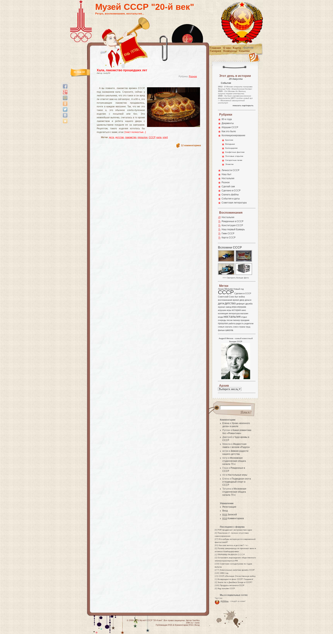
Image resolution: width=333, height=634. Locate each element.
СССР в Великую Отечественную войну (237, 576)
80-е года (227, 119)
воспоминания (225, 300)
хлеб (165, 137)
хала (158, 137)
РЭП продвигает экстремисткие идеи (235, 530)
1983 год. (224, 573)
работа (232, 323)
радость (240, 323)
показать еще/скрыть (243, 105)
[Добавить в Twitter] (65, 109)
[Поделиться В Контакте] (65, 115)
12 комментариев (191, 145)
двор (242, 300)
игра (234, 307)
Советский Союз (226, 297)
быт (236, 297)
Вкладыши (230, 144)
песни (229, 320)
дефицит (240, 303)
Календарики (231, 148)
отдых (244, 317)
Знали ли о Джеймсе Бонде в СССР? (235, 582)
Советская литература (234, 202)
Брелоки (229, 140)
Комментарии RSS (184, 625)
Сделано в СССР (231, 190)
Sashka (195, 620)
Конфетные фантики (235, 152)
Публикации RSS (164, 625)
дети (111, 137)
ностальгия (232, 316)
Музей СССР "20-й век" (144, 7)
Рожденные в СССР (232, 221)
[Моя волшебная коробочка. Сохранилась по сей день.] (243, 261)
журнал (221, 307)
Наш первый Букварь (233, 229)
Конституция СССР (232, 225)
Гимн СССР (228, 233)
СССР (152, 137)
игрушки (222, 310)
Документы (228, 123)
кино (243, 310)
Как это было (229, 131)
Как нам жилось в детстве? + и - (234, 545)
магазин (244, 313)
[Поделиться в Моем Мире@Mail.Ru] (65, 98)
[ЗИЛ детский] (226, 261)
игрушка (241, 307)
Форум (248, 47)
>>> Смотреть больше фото (236, 278)
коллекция (223, 313)
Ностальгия (228, 178)
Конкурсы (230, 50)
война (242, 297)
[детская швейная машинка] (226, 275)
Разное (193, 76)
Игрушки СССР (230, 127)
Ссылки (244, 50)
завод (228, 307)
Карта (237, 47)
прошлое (143, 137)
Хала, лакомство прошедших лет (122, 70)
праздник (244, 320)
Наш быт (226, 174)
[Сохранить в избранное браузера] (65, 121)
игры (229, 310)
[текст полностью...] (135, 132)
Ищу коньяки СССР (226, 588)
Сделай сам (228, 186)
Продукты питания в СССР (232, 585)
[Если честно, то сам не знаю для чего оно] (243, 275)
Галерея (215, 50)
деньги (248, 300)
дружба (248, 303)
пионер (236, 320)
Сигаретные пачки (233, 160)
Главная (215, 47)
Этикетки (229, 164)
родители (248, 323)
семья (221, 327)
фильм (221, 330)
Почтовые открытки (234, 156)
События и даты (231, 198)
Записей (229, 514)
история (236, 310)
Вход (225, 510)
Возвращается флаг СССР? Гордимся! (235, 579)
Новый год (238, 289)
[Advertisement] (144, 83)
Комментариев (233, 518)
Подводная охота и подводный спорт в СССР (236, 481)
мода (220, 317)
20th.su (189, 622)
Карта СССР (228, 237)
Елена (225, 423)
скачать (228, 327)
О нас (227, 47)
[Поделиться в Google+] (65, 92)
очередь (222, 320)
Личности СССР (230, 170)
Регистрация (229, 507)
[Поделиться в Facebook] (65, 86)
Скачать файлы (230, 194)
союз (235, 327)
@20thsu (224, 601)
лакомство (130, 137)
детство (119, 137)
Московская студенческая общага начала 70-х (234, 461)
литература (234, 313)
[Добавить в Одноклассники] (65, 103)
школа (229, 330)
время (236, 300)
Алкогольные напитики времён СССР (237, 570)
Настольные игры (237, 475)
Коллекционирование (233, 135)
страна (241, 327)
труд (248, 327)
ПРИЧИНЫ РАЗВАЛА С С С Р (231, 554)
